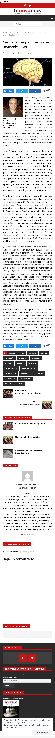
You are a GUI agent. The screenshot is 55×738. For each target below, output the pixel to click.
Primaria (25, 373)
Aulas (12, 353)
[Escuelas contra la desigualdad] (8, 426)
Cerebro (32, 353)
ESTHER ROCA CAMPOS (27, 484)
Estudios (23, 358)
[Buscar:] (27, 24)
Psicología (38, 373)
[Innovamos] (27, 13)
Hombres (36, 358)
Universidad (25, 379)
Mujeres (32, 363)
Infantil (8, 363)
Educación (9, 358)
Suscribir (8, 685)
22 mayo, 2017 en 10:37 (27, 488)
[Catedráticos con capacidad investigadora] (8, 453)
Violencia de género (14, 384)
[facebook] (25, 5)
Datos (44, 353)
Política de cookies (11, 727)
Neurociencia (11, 368)
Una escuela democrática (27, 437)
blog (21, 353)
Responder (29, 534)
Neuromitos (10, 373)
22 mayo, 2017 (10, 53)
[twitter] (30, 5)
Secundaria (10, 379)
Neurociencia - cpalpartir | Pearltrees (22, 551)
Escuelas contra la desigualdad (30, 423)
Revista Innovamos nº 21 (13, 698)
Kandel (20, 363)
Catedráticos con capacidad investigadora (28, 451)
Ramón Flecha (25, 53)
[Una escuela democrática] (8, 440)
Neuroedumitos (29, 368)
